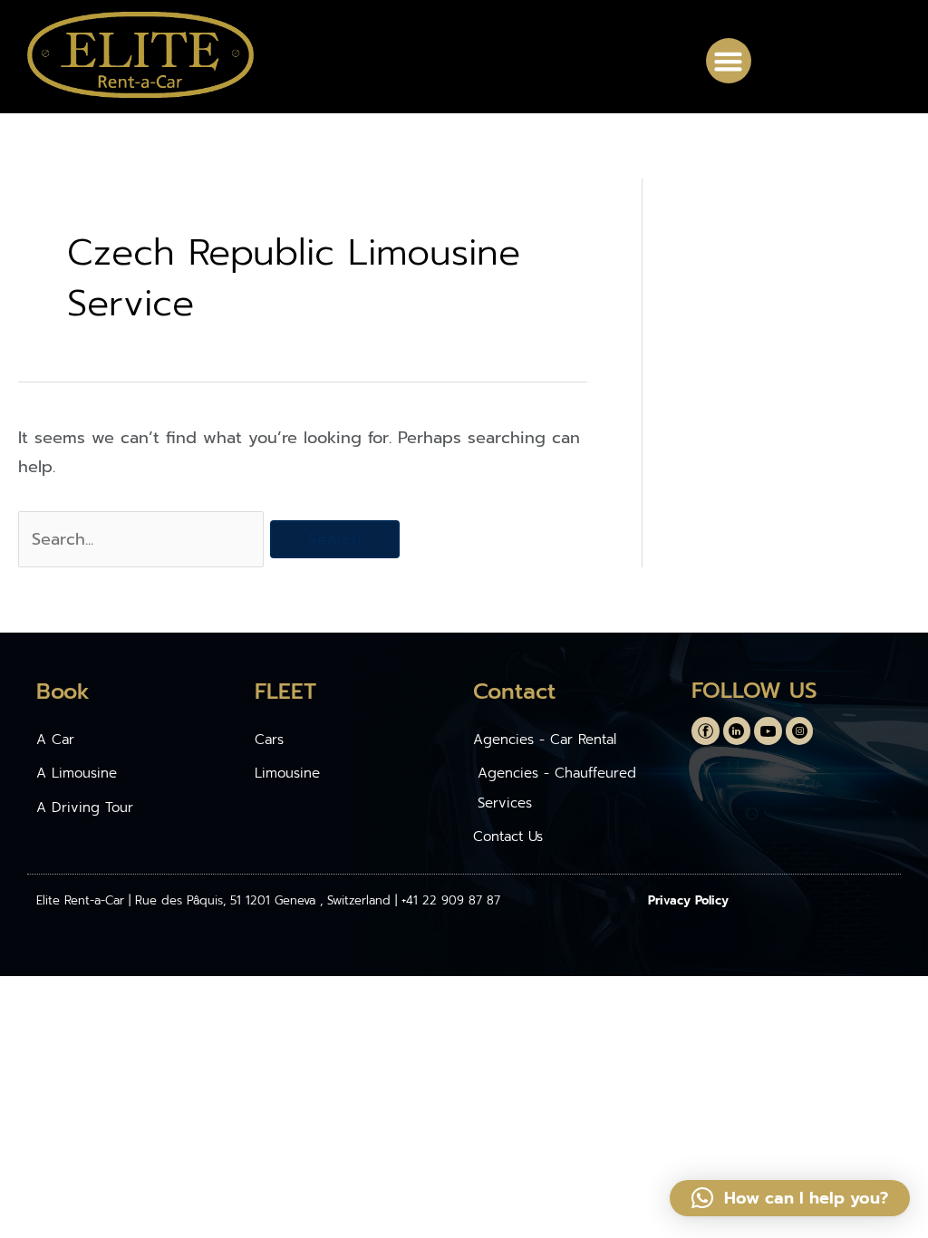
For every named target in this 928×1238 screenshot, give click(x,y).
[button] (728, 60)
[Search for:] (144, 539)
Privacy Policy (688, 900)
